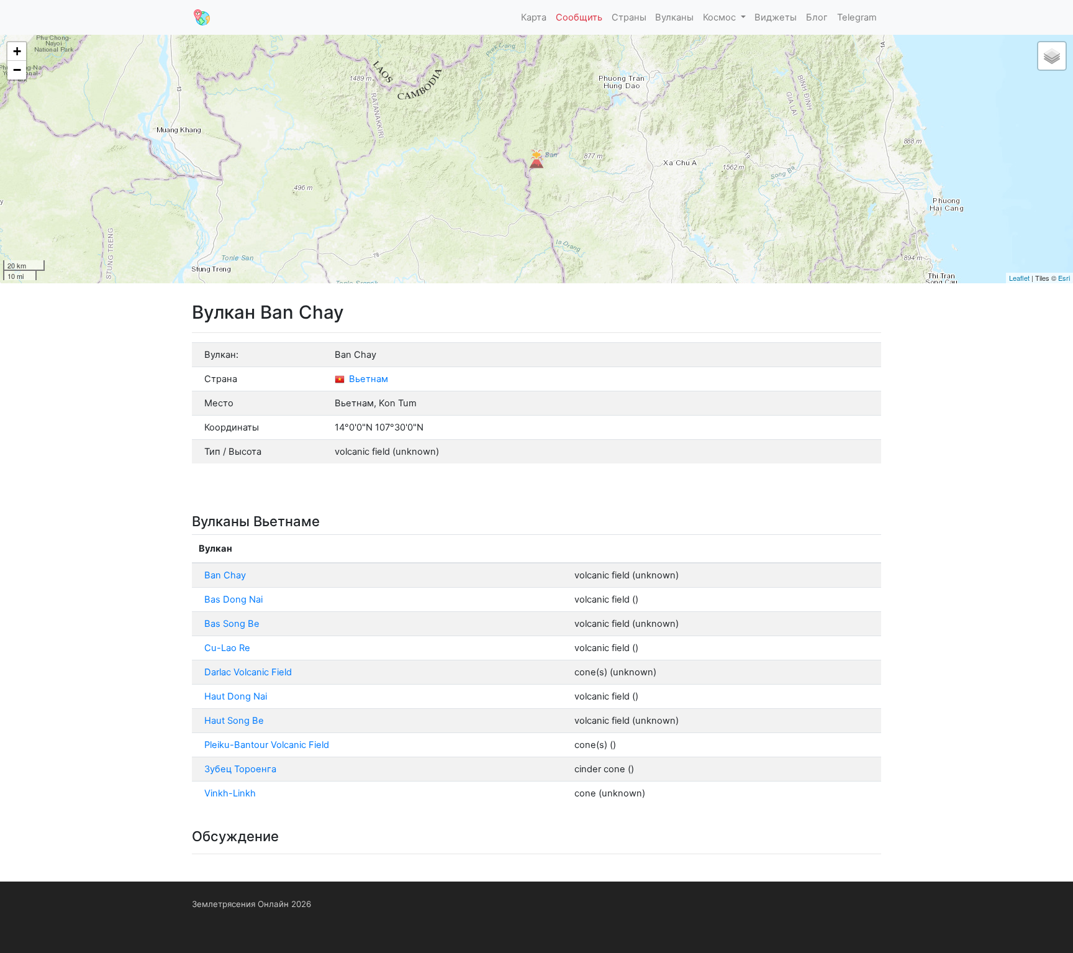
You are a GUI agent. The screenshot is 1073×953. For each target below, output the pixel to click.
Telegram (857, 17)
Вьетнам (367, 379)
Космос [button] (720, 17)
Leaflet (1019, 278)
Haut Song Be (234, 720)
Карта (533, 17)
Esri (1064, 278)
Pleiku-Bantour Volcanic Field (266, 744)
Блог (817, 17)
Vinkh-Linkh (230, 793)
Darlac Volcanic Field (248, 672)
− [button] (17, 70)
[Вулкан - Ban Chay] (536, 159)
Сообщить (579, 17)
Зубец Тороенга (240, 769)
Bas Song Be (232, 623)
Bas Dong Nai (233, 599)
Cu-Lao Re (227, 648)
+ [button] (17, 51)
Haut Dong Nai (235, 696)
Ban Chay (225, 575)
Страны (629, 17)
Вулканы (674, 17)
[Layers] (1052, 56)
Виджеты (775, 17)
